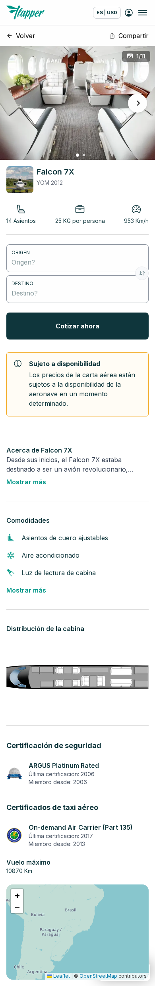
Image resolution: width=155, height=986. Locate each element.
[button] (17, 895)
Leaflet (61, 976)
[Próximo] (137, 103)
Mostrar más (26, 482)
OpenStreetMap (98, 976)
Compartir (133, 36)
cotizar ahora (77, 326)
